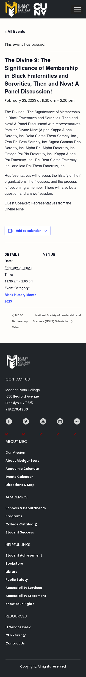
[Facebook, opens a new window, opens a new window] (9, 428)
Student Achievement (24, 555)
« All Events (15, 31)
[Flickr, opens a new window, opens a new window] (77, 428)
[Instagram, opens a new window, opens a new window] (60, 428)
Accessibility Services (24, 587)
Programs (14, 516)
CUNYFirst (14, 635)
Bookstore (14, 563)
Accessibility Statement (26, 595)
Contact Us (15, 643)
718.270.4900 (17, 409)
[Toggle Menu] (77, 9)
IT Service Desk (18, 627)
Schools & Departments (26, 508)
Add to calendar (28, 230)
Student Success (20, 532)
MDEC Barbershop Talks (20, 321)
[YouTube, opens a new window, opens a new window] (43, 428)
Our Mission (15, 452)
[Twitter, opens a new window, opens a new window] (25, 428)
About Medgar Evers (22, 460)
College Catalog (19, 524)
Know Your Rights (20, 604)
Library (11, 571)
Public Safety (17, 579)
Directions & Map (20, 484)
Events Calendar (19, 476)
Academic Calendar (22, 468)
